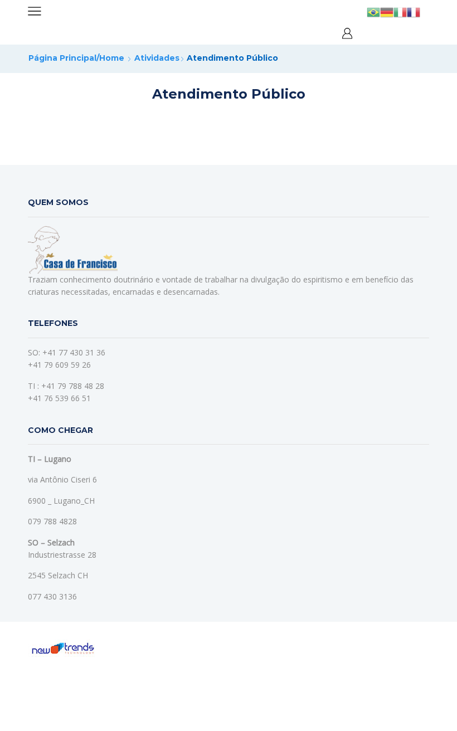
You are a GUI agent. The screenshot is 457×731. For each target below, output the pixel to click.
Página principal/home (76, 58)
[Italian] (400, 11)
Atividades (156, 58)
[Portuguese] (373, 11)
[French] (413, 11)
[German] (386, 11)
